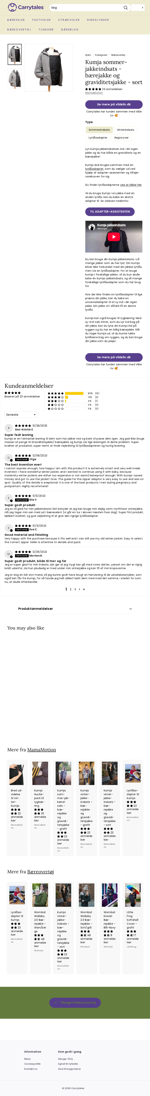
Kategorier (101, 55)
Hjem (88, 55)
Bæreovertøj (19, 29)
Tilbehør (46, 29)
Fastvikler (41, 20)
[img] (23, 425)
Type (89, 122)
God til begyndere (69, 1069)
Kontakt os (31, 1069)
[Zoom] (49, 68)
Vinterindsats (125, 130)
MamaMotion (94, 93)
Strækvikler (69, 20)
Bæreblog (70, 29)
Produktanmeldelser (35, 609)
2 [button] (70, 589)
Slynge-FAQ (65, 1059)
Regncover (122, 137)
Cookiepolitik (32, 1064)
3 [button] (75, 589)
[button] (93, 89)
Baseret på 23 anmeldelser (22, 396)
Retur (27, 1059)
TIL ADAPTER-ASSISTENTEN (110, 211)
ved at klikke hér (131, 185)
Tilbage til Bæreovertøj (77, 1002)
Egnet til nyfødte (68, 1064)
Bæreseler (16, 20)
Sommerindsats (99, 130)
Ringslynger (98, 20)
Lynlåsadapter (98, 137)
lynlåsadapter (94, 169)
